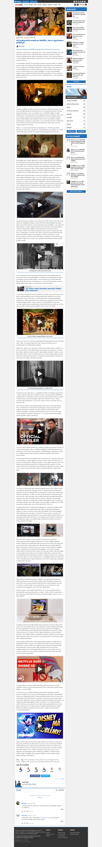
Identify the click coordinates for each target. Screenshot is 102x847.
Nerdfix (18, 761)
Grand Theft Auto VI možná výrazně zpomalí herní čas (78, 151)
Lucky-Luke (24, 815)
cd (24, 759)
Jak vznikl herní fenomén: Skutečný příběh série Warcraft (43, 290)
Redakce (55, 5)
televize (51, 761)
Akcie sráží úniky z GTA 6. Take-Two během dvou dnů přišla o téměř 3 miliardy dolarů (78, 183)
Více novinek (76, 82)
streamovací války (44, 761)
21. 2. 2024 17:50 (29, 38)
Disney (27, 759)
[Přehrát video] (40, 21)
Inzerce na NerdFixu (63, 837)
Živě (59, 5)
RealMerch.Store (33, 1)
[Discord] (85, 2)
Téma (22, 38)
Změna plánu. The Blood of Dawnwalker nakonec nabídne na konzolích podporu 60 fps (78, 142)
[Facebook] (81, 2)
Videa (35, 5)
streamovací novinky (35, 761)
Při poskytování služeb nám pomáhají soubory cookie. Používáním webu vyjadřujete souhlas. (28, 836)
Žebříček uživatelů (74, 834)
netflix (27, 761)
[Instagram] (78, 2)
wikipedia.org (45, 818)
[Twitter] (83, 2)
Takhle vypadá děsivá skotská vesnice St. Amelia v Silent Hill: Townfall (78, 167)
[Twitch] (76, 2)
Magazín (26, 5)
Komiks (57, 759)
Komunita (50, 5)
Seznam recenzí (71, 131)
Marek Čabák (22, 46)
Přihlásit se (39, 797)
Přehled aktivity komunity (76, 191)
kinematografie (51, 759)
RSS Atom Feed (50, 834)
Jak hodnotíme (81, 131)
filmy (33, 759)
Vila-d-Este (24, 803)
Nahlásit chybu (58, 779)
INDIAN (48, 836)
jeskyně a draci (43, 759)
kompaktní (23, 761)
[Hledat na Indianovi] (75, 4)
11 (62, 821)
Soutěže (39, 5)
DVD (30, 759)
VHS (55, 761)
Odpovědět (30, 811)
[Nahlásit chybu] (29, 841)
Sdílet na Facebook (35, 776)
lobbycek (73, 173)
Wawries (73, 149)
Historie (37, 759)
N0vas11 (72, 140)
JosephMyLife (74, 165)
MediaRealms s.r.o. (19, 840)
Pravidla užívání (62, 834)
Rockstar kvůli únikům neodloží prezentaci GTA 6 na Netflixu (78, 159)
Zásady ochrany (61, 832)
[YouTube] (74, 2)
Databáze (44, 5)
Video (58, 761)
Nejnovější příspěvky (75, 832)
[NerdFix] (19, 5)
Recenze (31, 5)
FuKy (72, 157)
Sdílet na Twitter (45, 776)
